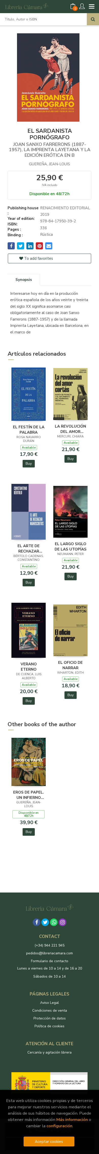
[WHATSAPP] (54, 922)
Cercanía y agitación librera (49, 1052)
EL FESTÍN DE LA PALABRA (28, 430)
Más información (72, 1119)
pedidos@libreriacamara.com (49, 953)
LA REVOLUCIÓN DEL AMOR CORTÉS (70, 429)
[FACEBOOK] (36, 922)
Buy (29, 463)
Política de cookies (49, 1026)
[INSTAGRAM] (62, 922)
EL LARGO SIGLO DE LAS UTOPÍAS (71, 546)
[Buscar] (93, 19)
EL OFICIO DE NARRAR (70, 665)
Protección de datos (50, 1018)
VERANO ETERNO (29, 667)
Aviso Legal (49, 1002)
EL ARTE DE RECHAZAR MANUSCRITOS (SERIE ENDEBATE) (28, 548)
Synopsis (23, 279)
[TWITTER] (45, 922)
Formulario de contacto (49, 961)
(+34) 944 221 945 (49, 945)
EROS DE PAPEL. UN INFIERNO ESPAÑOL (28, 795)
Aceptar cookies (49, 1141)
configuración (59, 1126)
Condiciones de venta (49, 1010)
